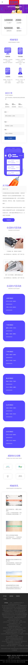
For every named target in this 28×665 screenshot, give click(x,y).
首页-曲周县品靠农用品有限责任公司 (9, 605)
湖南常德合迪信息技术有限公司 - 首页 (14, 625)
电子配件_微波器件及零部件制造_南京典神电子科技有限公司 (14, 607)
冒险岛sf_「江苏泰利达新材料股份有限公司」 (14, 639)
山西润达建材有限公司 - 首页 (14, 623)
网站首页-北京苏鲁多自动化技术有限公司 (14, 638)
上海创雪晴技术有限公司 (9, 611)
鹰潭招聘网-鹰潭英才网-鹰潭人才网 (13, 632)
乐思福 (11, 602)
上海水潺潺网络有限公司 (22, 605)
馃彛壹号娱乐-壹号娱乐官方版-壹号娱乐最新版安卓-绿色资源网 (14, 614)
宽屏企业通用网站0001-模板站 (12, 636)
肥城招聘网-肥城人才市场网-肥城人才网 (14, 642)
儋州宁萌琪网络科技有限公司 (20, 608)
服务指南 (11, 596)
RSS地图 (12, 657)
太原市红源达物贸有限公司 (19, 611)
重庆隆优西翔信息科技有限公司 (14, 604)
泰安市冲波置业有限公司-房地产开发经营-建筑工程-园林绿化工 (14, 613)
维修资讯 (18, 596)
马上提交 (10, 138)
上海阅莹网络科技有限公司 (18, 602)
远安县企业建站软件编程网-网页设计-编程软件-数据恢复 (14, 630)
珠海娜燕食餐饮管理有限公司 (20, 617)
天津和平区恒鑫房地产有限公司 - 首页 (14, 620)
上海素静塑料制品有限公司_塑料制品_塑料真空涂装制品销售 (14, 610)
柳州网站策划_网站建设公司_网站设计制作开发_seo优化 (14, 627)
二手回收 (5, 599)
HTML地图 (16, 657)
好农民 (21, 632)
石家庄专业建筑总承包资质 (17, 629)
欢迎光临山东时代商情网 (21, 616)
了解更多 (8, 220)
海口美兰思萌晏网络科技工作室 (14, 644)
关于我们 (5, 596)
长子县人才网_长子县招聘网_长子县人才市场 (11, 641)
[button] (26, 9)
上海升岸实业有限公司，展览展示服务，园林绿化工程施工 (14, 622)
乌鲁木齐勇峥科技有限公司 (8, 608)
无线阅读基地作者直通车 (8, 617)
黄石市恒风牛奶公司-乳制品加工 (9, 616)
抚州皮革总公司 (24, 641)
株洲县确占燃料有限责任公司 (14, 626)
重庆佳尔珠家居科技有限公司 (14, 619)
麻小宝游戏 (21, 636)
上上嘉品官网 (8, 629)
